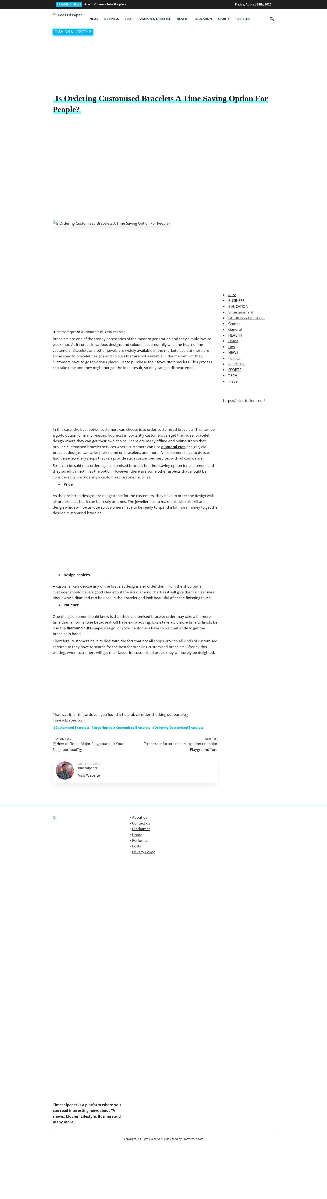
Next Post (211, 738)
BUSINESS (111, 19)
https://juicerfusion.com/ (244, 400)
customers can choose (119, 429)
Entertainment (240, 312)
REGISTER (243, 19)
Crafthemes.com (192, 1139)
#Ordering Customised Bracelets (177, 727)
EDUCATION (203, 19)
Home (233, 340)
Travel (233, 381)
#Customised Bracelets (71, 727)
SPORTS (224, 19)
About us (139, 817)
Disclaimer (141, 828)
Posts (136, 846)
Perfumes (140, 840)
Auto (232, 294)
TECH (128, 19)
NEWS (94, 19)
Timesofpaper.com (69, 720)
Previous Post (62, 738)
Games (234, 323)
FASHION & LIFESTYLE (155, 19)
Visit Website (89, 775)
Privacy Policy (143, 852)
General (235, 329)
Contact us (141, 823)
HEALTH (182, 19)
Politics (234, 358)
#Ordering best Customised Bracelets (121, 727)
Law (231, 346)
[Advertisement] (163, 64)
